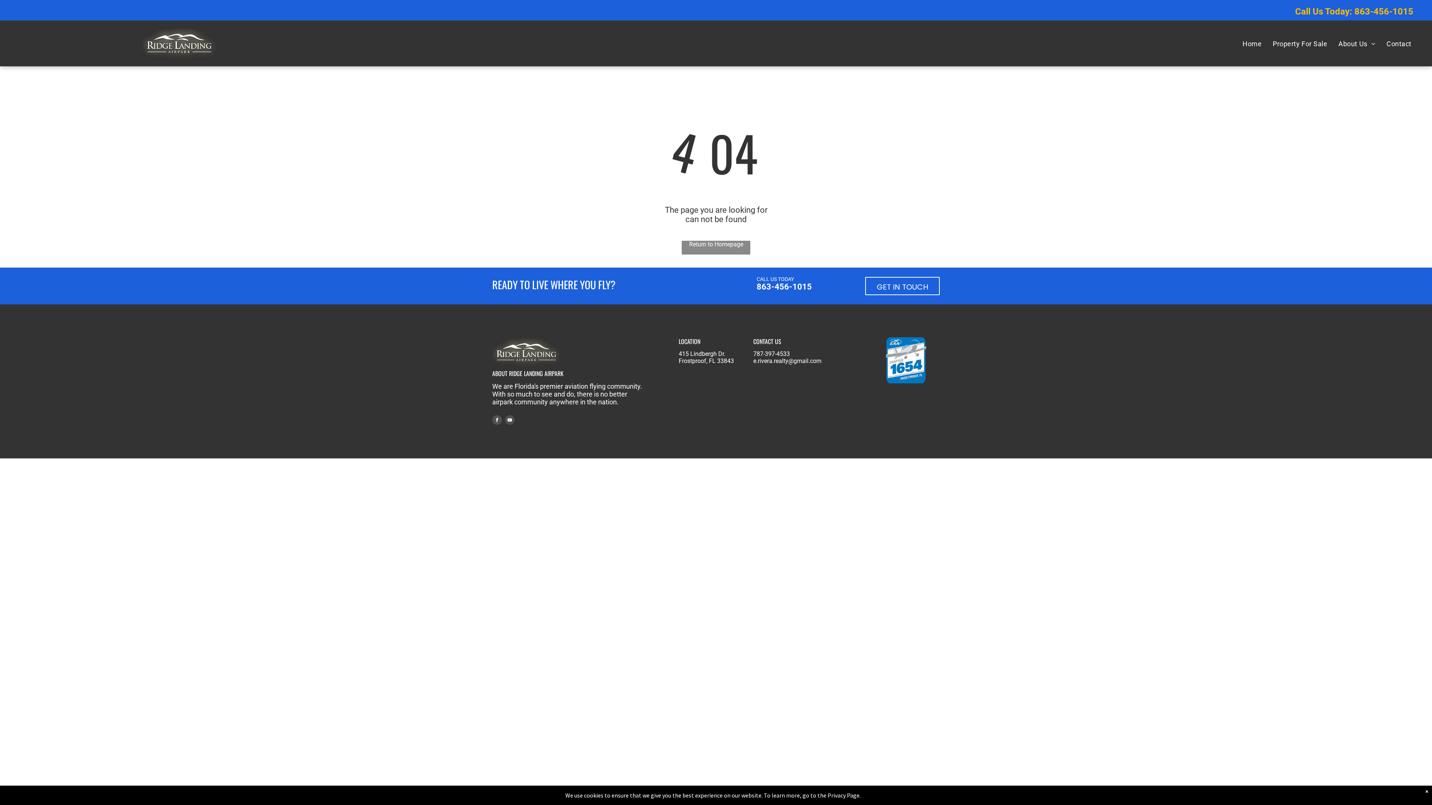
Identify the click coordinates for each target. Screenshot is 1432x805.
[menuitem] (1252, 44)
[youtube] (510, 421)
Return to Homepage (716, 244)
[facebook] (497, 421)
